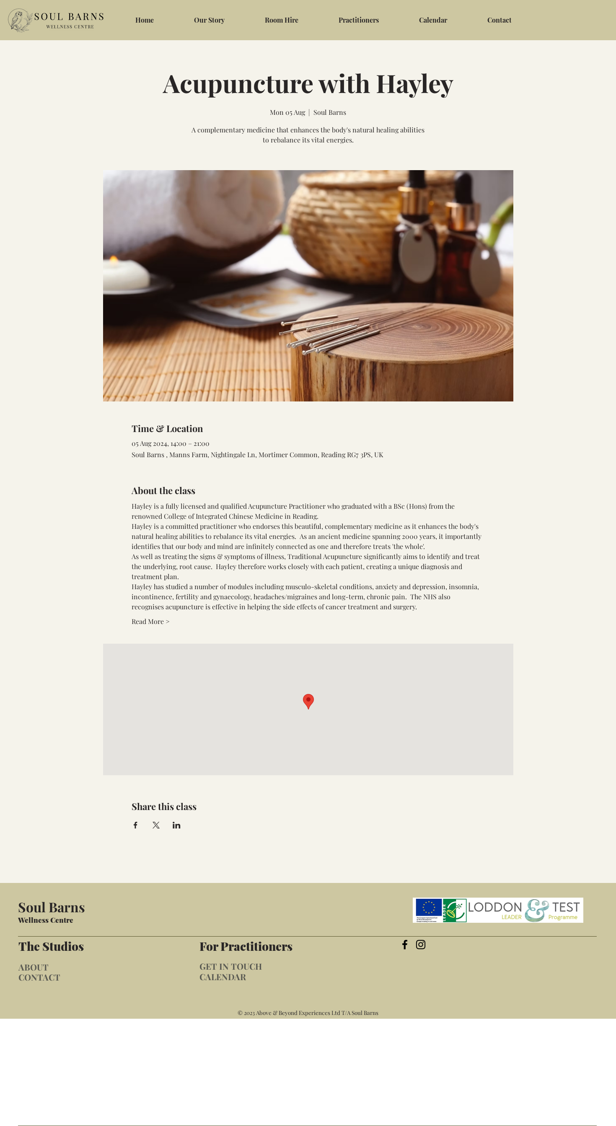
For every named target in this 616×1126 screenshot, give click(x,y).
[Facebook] (405, 944)
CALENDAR (222, 976)
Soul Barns (51, 907)
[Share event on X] (156, 825)
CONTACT (39, 977)
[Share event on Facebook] (136, 825)
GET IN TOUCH (230, 966)
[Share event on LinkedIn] (177, 825)
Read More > (151, 621)
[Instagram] (420, 944)
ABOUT (33, 967)
